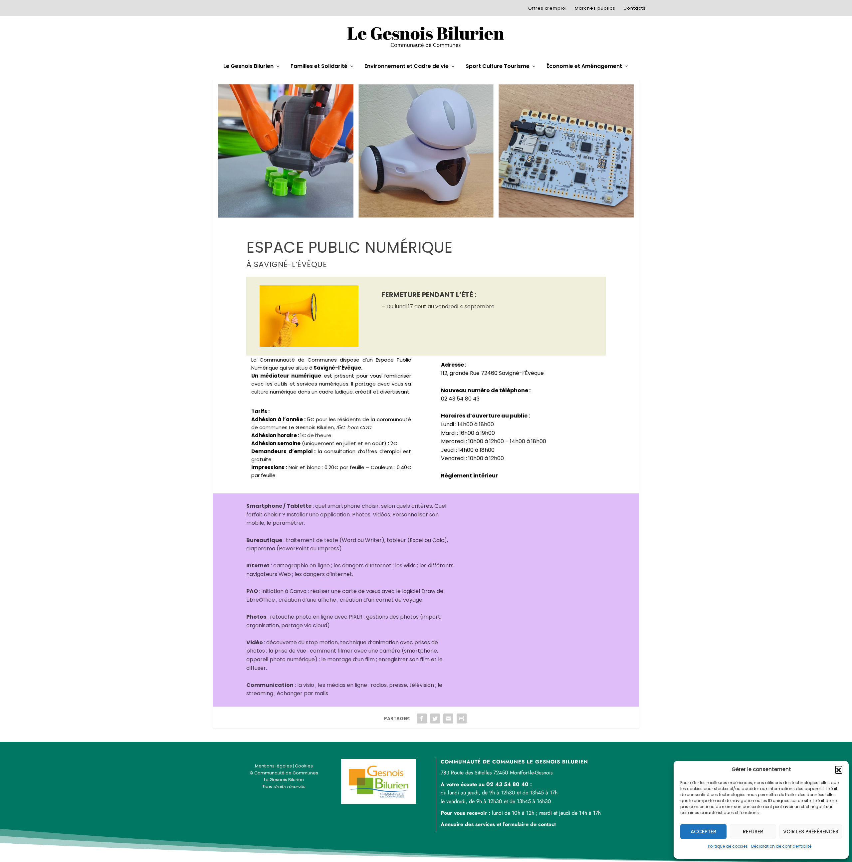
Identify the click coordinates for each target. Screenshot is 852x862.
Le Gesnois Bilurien (248, 66)
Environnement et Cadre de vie (406, 66)
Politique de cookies (728, 846)
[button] (838, 769)
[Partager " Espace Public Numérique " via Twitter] (435, 718)
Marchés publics (595, 8)
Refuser (753, 831)
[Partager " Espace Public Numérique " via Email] (448, 718)
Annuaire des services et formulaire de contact (498, 824)
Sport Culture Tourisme (498, 66)
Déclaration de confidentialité (781, 846)
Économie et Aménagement (584, 66)
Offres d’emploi (547, 8)
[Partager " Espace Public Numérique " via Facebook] (421, 718)
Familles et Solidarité (319, 66)
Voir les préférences (810, 831)
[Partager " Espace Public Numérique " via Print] (461, 718)
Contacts (634, 8)
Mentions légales (273, 766)
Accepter (703, 831)
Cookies (304, 766)
